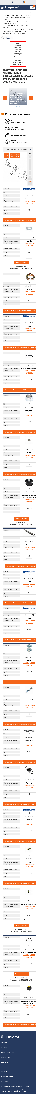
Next (31, 98)
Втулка (29, 820)
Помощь (4, 1072)
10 (30, 179)
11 (30, 182)
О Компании (5, 1057)
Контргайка (29, 411)
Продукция (5, 1048)
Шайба (29, 241)
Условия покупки (7, 1077)
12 (30, 184)
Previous (5, 98)
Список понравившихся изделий (23, 2)
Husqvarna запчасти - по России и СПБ (19, 15)
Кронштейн (29, 199)
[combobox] (18, 149)
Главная (4, 1043)
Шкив (29, 661)
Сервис (3, 1067)
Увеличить (18, 106)
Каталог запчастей (24, 13)
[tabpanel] (18, 97)
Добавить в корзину (21, 262)
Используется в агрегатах (29, 202)
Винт (29, 326)
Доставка (13, 2)
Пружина (29, 545)
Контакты (18, 2)
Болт (29, 582)
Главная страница (9, 13)
